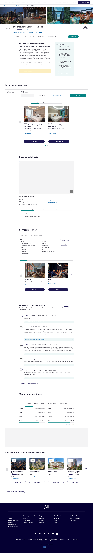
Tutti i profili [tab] (28, 404)
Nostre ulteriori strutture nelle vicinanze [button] (25, 452)
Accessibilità (62, 247)
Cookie (68, 539)
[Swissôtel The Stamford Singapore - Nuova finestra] (18, 464)
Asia (8, 5)
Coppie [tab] (36, 404)
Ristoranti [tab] (23, 259)
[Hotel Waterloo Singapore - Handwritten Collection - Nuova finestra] (74, 464)
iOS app (55, 520)
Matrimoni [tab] (69, 259)
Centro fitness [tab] (50, 259)
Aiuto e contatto (73, 520)
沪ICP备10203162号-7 (50, 544)
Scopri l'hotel (18, 482)
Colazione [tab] (35, 259)
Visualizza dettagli (28, 284)
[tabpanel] (46, 126)
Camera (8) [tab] (35, 102)
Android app (56, 522)
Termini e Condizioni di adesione (50, 539)
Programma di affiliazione (13, 526)
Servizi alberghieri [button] (28, 230)
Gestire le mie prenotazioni (75, 518)
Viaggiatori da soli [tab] (63, 404)
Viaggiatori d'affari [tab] (51, 404)
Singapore (12, 5)
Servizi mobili (56, 518)
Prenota (34, 289)
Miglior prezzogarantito (85, 27)
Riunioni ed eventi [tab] (60, 259)
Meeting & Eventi (26, 520)
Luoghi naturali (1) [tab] (53, 209)
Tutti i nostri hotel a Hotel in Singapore (15, 491)
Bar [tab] (29, 259)
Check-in (10, 92)
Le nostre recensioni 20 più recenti (28, 383)
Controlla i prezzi (73, 36)
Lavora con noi (11, 522)
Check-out (24, 92)
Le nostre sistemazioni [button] (16, 85)
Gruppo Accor (10, 518)
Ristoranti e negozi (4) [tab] (65, 209)
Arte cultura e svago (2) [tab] (41, 209)
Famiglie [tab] (42, 404)
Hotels (4, 5)
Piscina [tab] (42, 259)
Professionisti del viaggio (28, 522)
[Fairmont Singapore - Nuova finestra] (37, 464)
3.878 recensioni (26, 29)
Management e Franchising (13, 520)
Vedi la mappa (38, 32)
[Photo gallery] (46, 15)
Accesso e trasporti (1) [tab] (28, 209)
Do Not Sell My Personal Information (47, 540)
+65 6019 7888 (51, 200)
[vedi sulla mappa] (46, 177)
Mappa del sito (42, 520)
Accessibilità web (42, 518)
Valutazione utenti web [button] (30, 394)
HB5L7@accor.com (52, 202)
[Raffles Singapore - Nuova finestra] (56, 464)
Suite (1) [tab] (43, 102)
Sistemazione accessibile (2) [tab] (54, 102)
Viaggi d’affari (26, 518)
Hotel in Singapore (18, 5)
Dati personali (62, 539)
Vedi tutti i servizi (65, 240)
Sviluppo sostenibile (12, 524)
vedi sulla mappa (15, 478)
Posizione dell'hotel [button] (29, 157)
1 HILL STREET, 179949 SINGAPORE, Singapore (24, 32)
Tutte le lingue (41, 522)
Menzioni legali (75, 539)
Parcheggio (64, 244)
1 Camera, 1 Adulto (40, 95)
